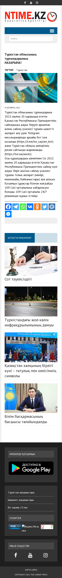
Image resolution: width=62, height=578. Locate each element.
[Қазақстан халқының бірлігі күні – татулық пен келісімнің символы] (31, 347)
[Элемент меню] (25, 2)
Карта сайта (31, 570)
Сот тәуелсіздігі (18, 279)
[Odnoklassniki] (37, 206)
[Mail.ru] (52, 206)
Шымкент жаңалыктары (21, 500)
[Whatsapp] (23, 206)
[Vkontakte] (30, 206)
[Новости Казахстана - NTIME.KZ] (31, 16)
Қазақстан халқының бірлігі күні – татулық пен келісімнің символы (30, 370)
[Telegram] (15, 206)
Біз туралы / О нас (18, 507)
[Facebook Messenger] (8, 214)
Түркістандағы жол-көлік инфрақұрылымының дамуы (29, 322)
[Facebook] (8, 206)
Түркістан (21, 70)
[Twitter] (44, 206)
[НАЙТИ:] (31, 38)
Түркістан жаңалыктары (21, 492)
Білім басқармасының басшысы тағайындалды (26, 419)
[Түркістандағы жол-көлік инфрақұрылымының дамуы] (31, 301)
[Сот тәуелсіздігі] (31, 261)
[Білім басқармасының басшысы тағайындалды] (31, 398)
